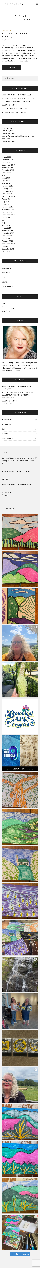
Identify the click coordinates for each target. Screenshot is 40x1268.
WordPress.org (7, 311)
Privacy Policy (7, 492)
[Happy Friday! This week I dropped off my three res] (20, 1011)
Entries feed (6, 306)
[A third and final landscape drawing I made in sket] (20, 1122)
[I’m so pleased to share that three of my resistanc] (20, 1048)
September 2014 (8, 215)
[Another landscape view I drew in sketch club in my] (20, 1159)
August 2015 (7, 199)
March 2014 (6, 228)
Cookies (5, 495)
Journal (5, 282)
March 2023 (6, 157)
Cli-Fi (4, 277)
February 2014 (7, 230)
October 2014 (7, 212)
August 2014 (7, 217)
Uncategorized (7, 286)
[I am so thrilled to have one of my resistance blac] (20, 716)
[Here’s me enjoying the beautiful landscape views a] (20, 1085)
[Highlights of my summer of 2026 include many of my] (20, 974)
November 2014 (8, 209)
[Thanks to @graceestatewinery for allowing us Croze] (20, 937)
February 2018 (7, 167)
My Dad (10, 131)
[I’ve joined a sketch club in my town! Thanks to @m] (20, 1232)
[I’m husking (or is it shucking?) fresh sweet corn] (20, 679)
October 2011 (7, 251)
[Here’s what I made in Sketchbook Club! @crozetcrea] (20, 790)
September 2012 (8, 244)
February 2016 (7, 186)
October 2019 (7, 162)
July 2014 (5, 220)
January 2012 (7, 246)
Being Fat (11, 133)
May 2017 (5, 175)
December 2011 (8, 249)
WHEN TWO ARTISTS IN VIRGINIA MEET (16, 95)
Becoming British (9, 105)
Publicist (31, 461)
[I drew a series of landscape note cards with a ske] (20, 1195)
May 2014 (5, 223)
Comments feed (8, 308)
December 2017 (8, 170)
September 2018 (8, 165)
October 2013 (7, 236)
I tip (11, 128)
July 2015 (5, 202)
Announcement (7, 30)
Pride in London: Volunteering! (15, 109)
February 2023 (7, 160)
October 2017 (7, 173)
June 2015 (6, 204)
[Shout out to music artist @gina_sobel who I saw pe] (20, 643)
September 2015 (8, 196)
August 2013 (7, 238)
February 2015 (7, 207)
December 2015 (8, 191)
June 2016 (6, 178)
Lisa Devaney (13, 4)
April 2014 (6, 225)
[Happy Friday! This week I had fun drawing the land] (20, 532)
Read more (12, 67)
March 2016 (6, 183)
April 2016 (6, 181)
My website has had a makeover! (16, 112)
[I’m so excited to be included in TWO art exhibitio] (20, 753)
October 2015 (7, 194)
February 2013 (7, 241)
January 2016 (7, 188)
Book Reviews (7, 273)
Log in (4, 303)
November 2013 (8, 233)
